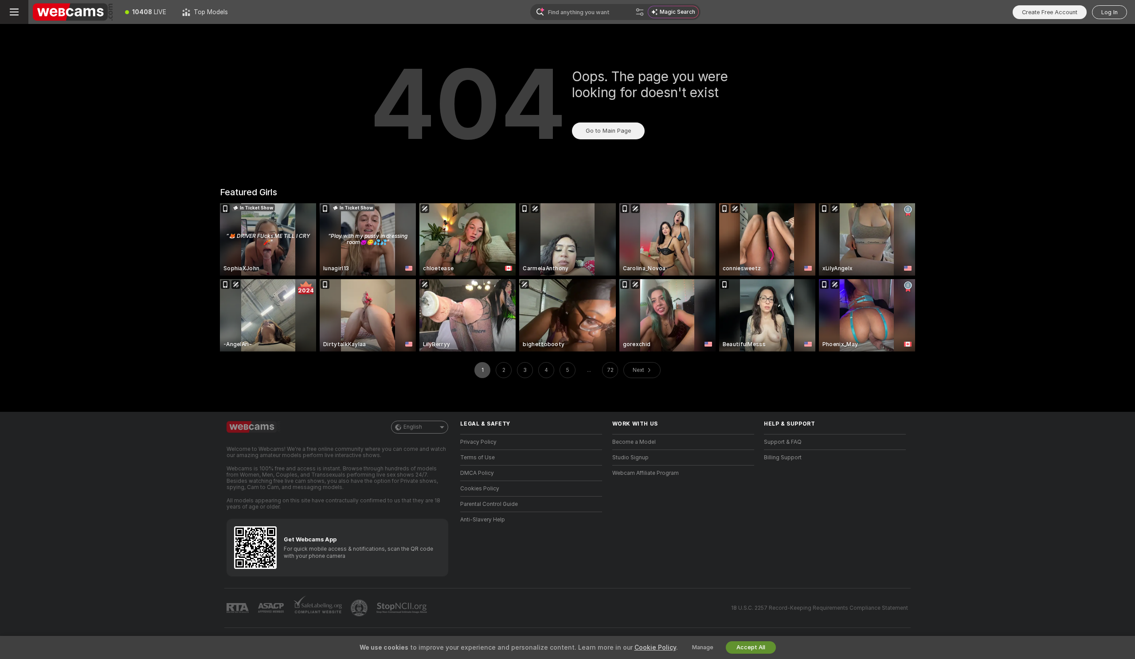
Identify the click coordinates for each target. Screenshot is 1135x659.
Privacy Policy (478, 442)
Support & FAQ (783, 442)
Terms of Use (477, 457)
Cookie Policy (655, 647)
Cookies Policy (479, 488)
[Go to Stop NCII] (402, 608)
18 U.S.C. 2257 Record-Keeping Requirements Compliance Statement (819, 608)
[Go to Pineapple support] (360, 608)
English (412, 427)
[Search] (640, 12)
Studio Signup (630, 457)
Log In (1109, 12)
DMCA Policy (477, 473)
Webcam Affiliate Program (645, 473)
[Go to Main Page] (72, 12)
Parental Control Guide (489, 504)
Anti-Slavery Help (482, 520)
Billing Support (783, 457)
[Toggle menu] (14, 12)
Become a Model (634, 442)
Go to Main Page (608, 130)
